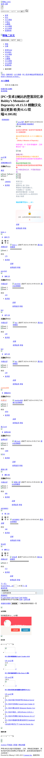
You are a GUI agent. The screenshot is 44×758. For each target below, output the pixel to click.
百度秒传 (8, 30)
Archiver (4, 745)
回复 (17, 224)
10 (9, 586)
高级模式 (4, 595)
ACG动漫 (8, 28)
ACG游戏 (8, 26)
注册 (6, 4)
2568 (5, 163)
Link (12, 597)
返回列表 (4, 588)
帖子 (22, 11)
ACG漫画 (8, 20)
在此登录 (25, 630)
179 (8, 237)
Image (8, 597)
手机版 (9, 745)
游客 (2, 523)
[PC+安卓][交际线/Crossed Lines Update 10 (19, 704)
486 (8, 475)
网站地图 (22, 745)
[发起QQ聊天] (3, 454)
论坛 (6, 17)
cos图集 (7, 24)
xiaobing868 (5, 388)
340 (8, 513)
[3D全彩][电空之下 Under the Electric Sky (19, 724)
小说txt (7, 22)
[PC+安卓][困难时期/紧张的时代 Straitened (20, 720)
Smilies (25, 597)
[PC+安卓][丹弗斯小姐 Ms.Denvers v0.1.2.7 (20, 716)
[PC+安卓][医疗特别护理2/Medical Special (19, 700)
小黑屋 (14, 745)
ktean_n (3, 232)
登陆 (6, 44)
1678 (5, 432)
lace (2, 310)
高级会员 (4, 559)
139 (5, 237)
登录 (2, 4)
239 (8, 315)
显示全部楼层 (22, 124)
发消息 (7, 185)
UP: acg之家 (9, 661)
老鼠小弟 (4, 469)
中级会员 (4, 284)
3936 (5, 393)
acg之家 (3, 157)
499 (5, 549)
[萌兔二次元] (6, 2)
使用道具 (19, 228)
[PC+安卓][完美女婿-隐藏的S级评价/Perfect (17, 690)
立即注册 (27, 599)
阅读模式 (30, 124)
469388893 (4, 508)
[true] (27, 11)
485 (6, 475)
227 (6, 315)
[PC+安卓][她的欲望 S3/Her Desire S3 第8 (17, 673)
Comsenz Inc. (27, 755)
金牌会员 (4, 439)
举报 (24, 228)
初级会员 (4, 247)
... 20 (11, 586)
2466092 (8, 182)
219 (8, 276)
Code (20, 597)
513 (8, 549)
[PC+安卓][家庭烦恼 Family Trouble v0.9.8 (17, 656)
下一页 (24, 586)
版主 (2, 170)
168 (6, 276)
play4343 (4, 271)
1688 (9, 432)
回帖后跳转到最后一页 (28, 603)
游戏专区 (9, 74)
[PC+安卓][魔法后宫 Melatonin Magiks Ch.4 (20, 708)
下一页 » (4, 584)
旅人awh (4, 427)
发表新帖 (4, 91)
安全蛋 (3, 544)
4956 (9, 393)
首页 (6, 15)
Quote (16, 597)
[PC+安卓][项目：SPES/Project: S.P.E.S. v (19, 712)
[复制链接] (5, 120)
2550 (2, 163)
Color (4, 597)
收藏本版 (6, 89)
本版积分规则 (6, 603)
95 (5, 513)
